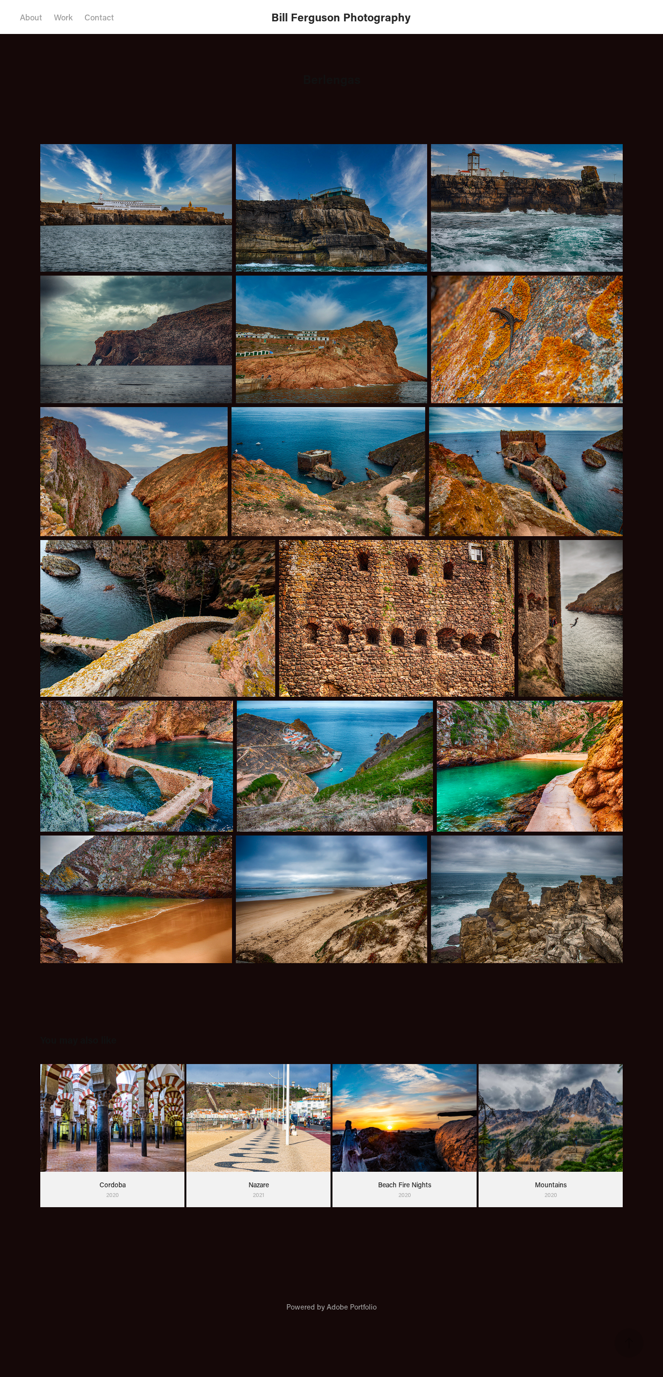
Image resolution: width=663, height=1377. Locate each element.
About (31, 17)
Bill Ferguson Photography (345, 17)
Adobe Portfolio (352, 1306)
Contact (99, 17)
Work (63, 17)
